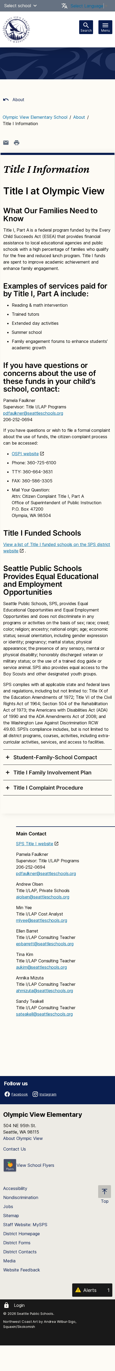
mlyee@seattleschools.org (41, 920)
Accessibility (15, 1188)
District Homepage (21, 1233)
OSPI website (25, 453)
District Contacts (20, 1251)
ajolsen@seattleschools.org (42, 897)
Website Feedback (21, 1270)
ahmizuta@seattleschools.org (44, 990)
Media (9, 1260)
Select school (17, 5)
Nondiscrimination (20, 1197)
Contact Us (14, 1149)
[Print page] (16, 142)
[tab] (57, 757)
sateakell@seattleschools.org (44, 1014)
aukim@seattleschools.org (41, 967)
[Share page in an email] (6, 142)
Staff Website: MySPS (25, 1224)
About (17, 99)
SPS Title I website (34, 843)
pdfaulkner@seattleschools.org (33, 413)
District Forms (16, 1242)
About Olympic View (23, 1138)
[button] (35, 5)
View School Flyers (35, 1165)
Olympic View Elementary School (35, 117)
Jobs (8, 1206)
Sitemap (11, 1215)
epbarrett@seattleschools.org (45, 943)
